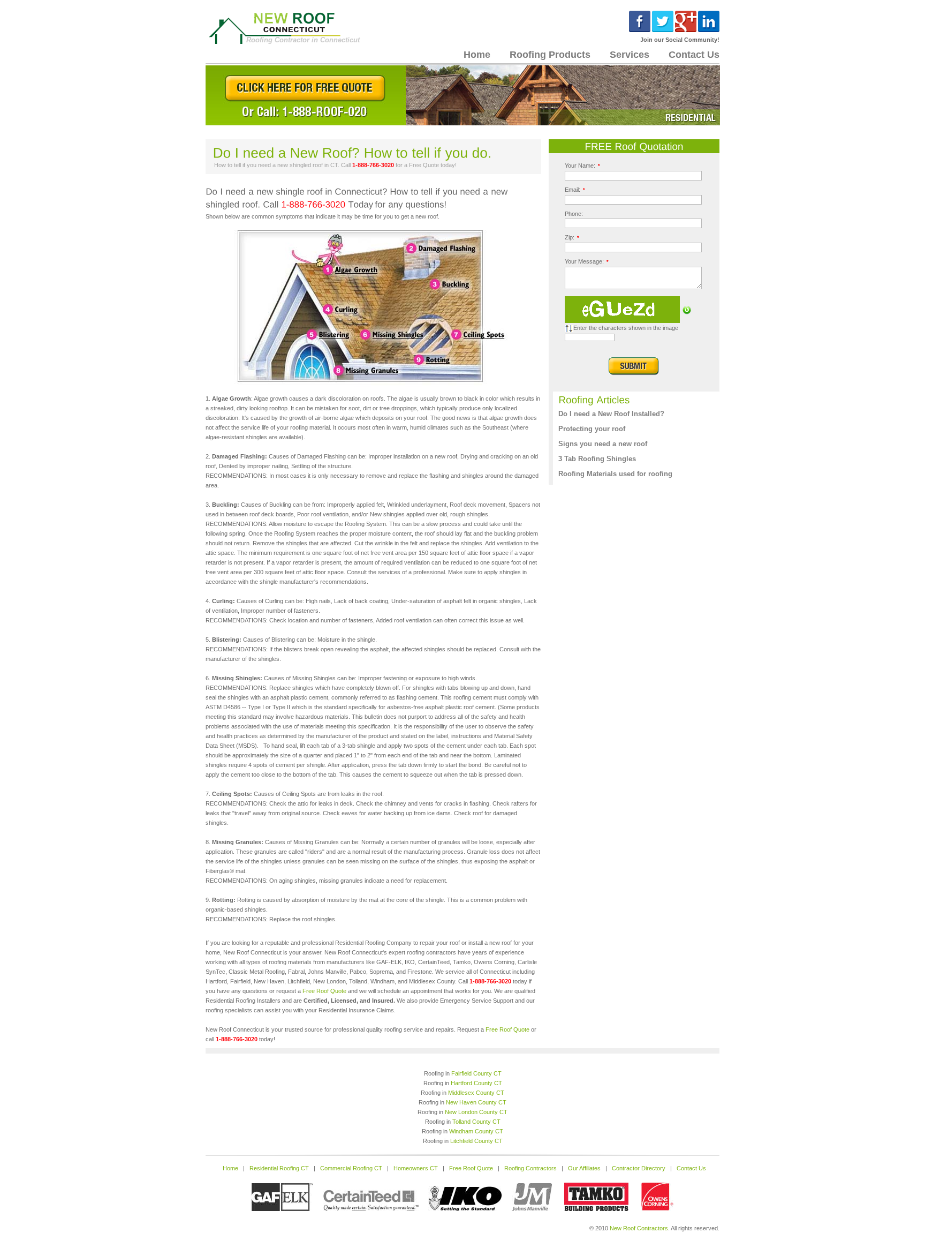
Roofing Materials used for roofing (615, 474)
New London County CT (476, 1112)
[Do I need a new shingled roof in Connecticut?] (373, 384)
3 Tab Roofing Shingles (597, 459)
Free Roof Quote (324, 991)
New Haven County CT (476, 1102)
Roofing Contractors (530, 1168)
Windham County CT (476, 1131)
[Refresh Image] (687, 312)
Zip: (572, 237)
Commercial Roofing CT (351, 1168)
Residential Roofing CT (279, 1168)
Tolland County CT (476, 1121)
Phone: (574, 213)
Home (477, 54)
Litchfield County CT (476, 1141)
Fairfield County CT (476, 1073)
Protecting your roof (591, 429)
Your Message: (587, 261)
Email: (575, 189)
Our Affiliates (584, 1168)
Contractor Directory (638, 1168)
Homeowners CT (415, 1168)
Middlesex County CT (476, 1092)
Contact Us (694, 54)
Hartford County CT (476, 1083)
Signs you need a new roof (602, 444)
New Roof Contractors (639, 1228)
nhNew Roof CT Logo (282, 27)
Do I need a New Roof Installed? (611, 414)
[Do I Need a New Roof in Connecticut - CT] (463, 123)
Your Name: (582, 165)
